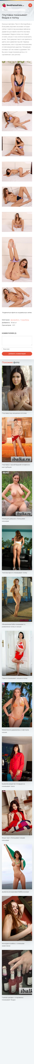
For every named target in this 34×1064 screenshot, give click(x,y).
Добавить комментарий (17, 354)
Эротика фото (15, 320)
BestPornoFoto (16, 5)
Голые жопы (25, 320)
